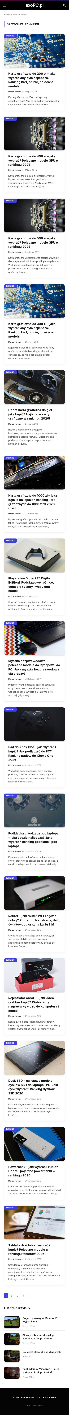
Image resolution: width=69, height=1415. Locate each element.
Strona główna (10, 14)
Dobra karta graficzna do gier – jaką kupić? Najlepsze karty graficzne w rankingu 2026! (31, 414)
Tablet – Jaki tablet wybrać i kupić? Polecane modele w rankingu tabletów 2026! (29, 1250)
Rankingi (10, 36)
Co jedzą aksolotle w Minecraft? (41, 1351)
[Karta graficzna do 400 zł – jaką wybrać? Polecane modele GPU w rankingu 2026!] (34, 133)
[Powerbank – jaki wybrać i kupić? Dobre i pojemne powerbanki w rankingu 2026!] (34, 1144)
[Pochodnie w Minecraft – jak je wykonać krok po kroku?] (12, 1373)
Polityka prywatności (26, 1397)
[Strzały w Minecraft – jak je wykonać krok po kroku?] (12, 1339)
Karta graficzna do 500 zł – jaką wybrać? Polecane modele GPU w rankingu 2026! (33, 242)
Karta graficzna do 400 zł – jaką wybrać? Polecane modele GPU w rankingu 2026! (33, 160)
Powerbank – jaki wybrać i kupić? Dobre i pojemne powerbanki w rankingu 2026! (33, 1171)
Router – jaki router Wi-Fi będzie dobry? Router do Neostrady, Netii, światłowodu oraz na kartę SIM (34, 920)
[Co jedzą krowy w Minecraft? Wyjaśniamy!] (12, 1322)
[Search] (64, 5)
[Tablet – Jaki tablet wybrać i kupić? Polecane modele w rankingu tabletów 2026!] (34, 1222)
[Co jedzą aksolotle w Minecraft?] (12, 1356)
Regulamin (49, 1397)
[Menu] (5, 5)
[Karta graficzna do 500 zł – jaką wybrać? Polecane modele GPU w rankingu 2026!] (34, 215)
